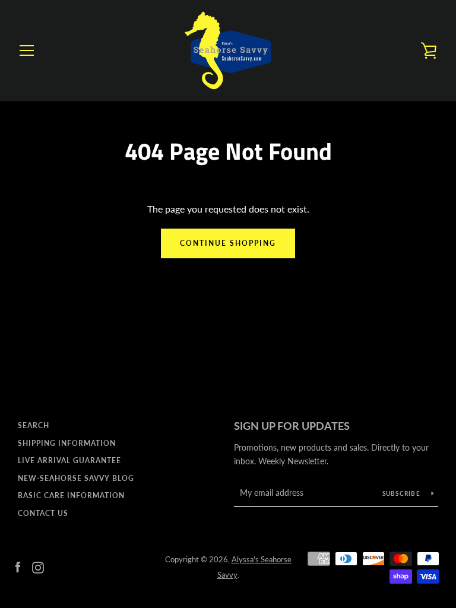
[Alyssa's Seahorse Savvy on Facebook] (18, 566)
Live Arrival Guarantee (69, 460)
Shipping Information (67, 443)
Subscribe (402, 493)
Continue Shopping (228, 243)
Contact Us (43, 513)
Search (33, 425)
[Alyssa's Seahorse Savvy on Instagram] (38, 566)
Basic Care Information (71, 495)
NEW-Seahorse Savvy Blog (76, 478)
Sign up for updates (292, 425)
